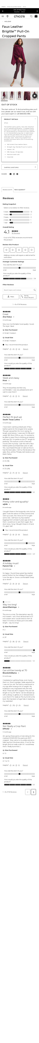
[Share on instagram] (14, 174)
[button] (36, 16)
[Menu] (2, 16)
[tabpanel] (19, 494)
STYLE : (6, 123)
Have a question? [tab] (19, 189)
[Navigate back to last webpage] (3, 21)
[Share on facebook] (10, 174)
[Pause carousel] (37, 11)
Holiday (8, 21)
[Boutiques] (7, 16)
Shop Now (17, 11)
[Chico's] (19, 16)
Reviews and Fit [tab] (7, 189)
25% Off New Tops (20, 9)
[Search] (31, 16)
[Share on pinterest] (17, 174)
